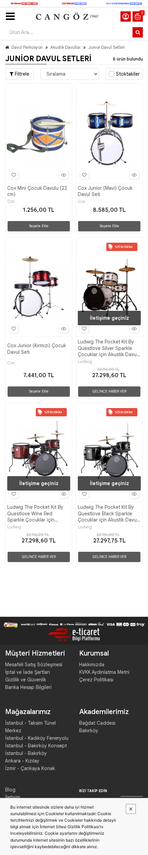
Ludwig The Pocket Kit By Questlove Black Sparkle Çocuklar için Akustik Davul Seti (108, 513)
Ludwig (85, 361)
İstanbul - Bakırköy (26, 753)
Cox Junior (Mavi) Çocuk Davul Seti (105, 191)
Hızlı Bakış (63, 175)
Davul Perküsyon (27, 47)
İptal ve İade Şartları (27, 672)
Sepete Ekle (39, 226)
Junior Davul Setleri (106, 47)
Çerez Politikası (96, 680)
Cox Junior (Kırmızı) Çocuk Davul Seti (36, 348)
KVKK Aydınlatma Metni (104, 672)
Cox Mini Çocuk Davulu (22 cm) (37, 191)
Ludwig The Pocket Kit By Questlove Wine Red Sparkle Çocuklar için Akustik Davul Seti (35, 513)
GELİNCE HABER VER (109, 391)
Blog (10, 790)
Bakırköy (88, 730)
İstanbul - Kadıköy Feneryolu (36, 738)
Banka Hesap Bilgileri (28, 687)
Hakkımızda (91, 664)
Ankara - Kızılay (22, 761)
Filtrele (21, 74)
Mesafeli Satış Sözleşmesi (33, 664)
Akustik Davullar (65, 47)
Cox (11, 201)
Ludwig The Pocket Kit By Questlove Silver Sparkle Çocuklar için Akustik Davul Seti (108, 348)
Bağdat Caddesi (97, 723)
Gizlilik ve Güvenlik (25, 680)
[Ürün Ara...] (138, 32)
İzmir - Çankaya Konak (30, 768)
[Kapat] (131, 809)
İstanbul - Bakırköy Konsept (36, 746)
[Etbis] (74, 634)
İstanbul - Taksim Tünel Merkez (30, 727)
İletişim (12, 797)
